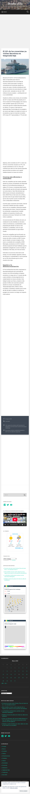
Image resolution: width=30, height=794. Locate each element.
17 (15, 674)
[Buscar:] (15, 495)
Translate (13, 560)
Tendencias (5, 772)
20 (26, 674)
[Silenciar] (22, 524)
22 (7, 677)
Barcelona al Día (15, 3)
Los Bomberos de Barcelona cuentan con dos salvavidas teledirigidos (14, 576)
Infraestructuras (6, 756)
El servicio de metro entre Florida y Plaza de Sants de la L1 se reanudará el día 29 (15, 569)
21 (3, 677)
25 (19, 677)
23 (11, 677)
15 (7, 674)
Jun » (6, 683)
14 (3, 674)
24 (15, 677)
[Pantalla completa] (24, 524)
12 (22, 671)
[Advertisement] (15, 30)
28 (3, 680)
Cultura (4, 760)
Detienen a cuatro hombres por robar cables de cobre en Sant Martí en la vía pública (15, 724)
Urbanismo (4, 767)
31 (15, 680)
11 (19, 671)
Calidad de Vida (6, 770)
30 (11, 680)
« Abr (2, 683)
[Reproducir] (5, 524)
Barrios (4, 749)
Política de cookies (14, 788)
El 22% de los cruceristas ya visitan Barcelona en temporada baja (15, 53)
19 (22, 674)
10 (15, 671)
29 (7, 680)
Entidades (4, 758)
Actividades (5, 763)
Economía (4, 765)
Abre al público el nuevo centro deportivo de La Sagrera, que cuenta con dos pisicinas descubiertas (15, 572)
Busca (27, 12)
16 (11, 674)
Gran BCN (4, 774)
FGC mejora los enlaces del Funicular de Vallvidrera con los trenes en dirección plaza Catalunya (16, 427)
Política (4, 753)
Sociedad (7, 421)
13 (26, 671)
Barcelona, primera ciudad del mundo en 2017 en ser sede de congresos (14, 431)
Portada (4, 746)
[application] (15, 519)
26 (22, 677)
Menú (5, 12)
